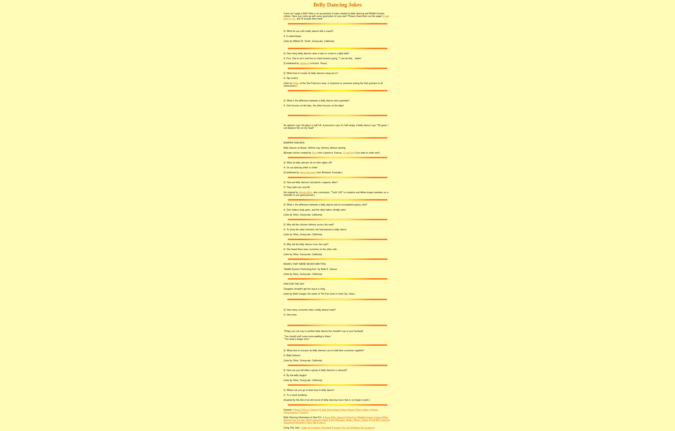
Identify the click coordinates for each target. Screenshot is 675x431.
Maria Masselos (308, 172)
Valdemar (304, 63)
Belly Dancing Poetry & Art (320, 420)
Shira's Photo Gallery (358, 409)
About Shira (340, 409)
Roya (314, 152)
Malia (295, 83)
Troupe (303, 412)
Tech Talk (312, 422)
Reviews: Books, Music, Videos (352, 420)
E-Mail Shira (326, 409)
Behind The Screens (362, 427)
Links (321, 422)
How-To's (351, 417)
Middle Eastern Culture (369, 417)
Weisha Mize (305, 192)
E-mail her (348, 152)
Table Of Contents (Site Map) (317, 427)
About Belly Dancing (334, 417)
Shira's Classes (310, 409)
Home (297, 409)
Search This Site (342, 427)
